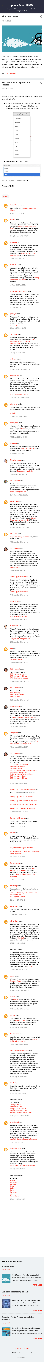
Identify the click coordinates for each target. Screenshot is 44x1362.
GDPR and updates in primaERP (15, 1292)
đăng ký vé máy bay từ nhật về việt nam (24, 805)
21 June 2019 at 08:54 (18, 328)
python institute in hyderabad (23, 1040)
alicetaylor (13, 404)
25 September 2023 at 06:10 (20, 990)
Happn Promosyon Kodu (18, 1111)
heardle (15, 1000)
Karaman (13, 1192)
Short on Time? (10, 16)
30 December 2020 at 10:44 (19, 700)
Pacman (13, 1015)
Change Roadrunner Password (25, 279)
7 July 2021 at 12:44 (17, 879)
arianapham (14, 423)
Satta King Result (16, 659)
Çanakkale (13, 1182)
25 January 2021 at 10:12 (19, 783)
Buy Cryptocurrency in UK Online (21, 848)
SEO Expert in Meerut (17, 897)
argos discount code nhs (19, 394)
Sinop (12, 1186)
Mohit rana (14, 601)
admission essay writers (18, 291)
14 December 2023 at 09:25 (19, 1009)
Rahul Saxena (15, 863)
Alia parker (14, 733)
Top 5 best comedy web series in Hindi (23, 893)
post (23, 428)
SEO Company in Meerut (18, 676)
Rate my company (27, 449)
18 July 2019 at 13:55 (17, 353)
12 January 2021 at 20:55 (19, 726)
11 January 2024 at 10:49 (19, 1044)
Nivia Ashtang (15, 567)
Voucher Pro (14, 376)
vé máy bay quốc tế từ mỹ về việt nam (23, 801)
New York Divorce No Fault (19, 1051)
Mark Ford (13, 265)
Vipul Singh (14, 886)
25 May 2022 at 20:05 (17, 943)
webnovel (13, 359)
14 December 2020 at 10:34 (19, 619)
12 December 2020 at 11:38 (19, 570)
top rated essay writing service (24, 717)
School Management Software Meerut (23, 770)
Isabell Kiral (14, 626)
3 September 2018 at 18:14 (19, 236)
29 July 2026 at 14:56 (17, 1199)
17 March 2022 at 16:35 (18, 915)
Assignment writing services (20, 639)
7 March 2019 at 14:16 (18, 285)
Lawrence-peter (15, 1149)
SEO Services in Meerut (18, 674)
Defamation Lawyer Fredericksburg (22, 1166)
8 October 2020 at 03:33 (18, 454)
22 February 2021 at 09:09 (19, 812)
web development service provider (24, 743)
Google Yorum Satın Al (18, 1109)
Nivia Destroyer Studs (17, 695)
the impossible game (17, 818)
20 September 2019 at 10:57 (20, 369)
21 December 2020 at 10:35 (19, 642)
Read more (37, 1285)
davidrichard (14, 1122)
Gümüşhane (14, 1196)
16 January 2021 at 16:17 (19, 747)
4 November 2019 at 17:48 (19, 398)
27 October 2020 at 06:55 (19, 495)
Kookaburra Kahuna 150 (18, 772)
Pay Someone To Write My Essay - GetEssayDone (22, 342)
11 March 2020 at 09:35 (18, 437)
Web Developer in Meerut (19, 678)
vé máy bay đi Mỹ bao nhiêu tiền (21, 797)
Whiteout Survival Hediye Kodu (21, 1113)
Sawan (12, 833)
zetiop (12, 976)
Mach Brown (14, 1034)
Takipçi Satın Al (15, 1105)
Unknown (13, 242)
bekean (12, 997)
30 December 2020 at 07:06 (19, 681)
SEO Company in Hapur (18, 776)
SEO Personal (15, 548)
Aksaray (13, 1184)
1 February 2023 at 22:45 (18, 970)
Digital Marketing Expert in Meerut (21, 774)
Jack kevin (14, 334)
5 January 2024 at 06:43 (18, 1028)
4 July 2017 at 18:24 (17, 213)
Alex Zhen (13, 534)
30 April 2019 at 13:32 (17, 308)
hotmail (29, 966)
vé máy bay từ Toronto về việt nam (22, 808)
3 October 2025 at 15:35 (18, 1142)
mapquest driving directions (20, 537)
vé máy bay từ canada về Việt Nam (22, 790)
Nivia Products (15, 697)
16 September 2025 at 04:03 (20, 1116)
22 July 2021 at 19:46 (17, 900)
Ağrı (11, 1194)
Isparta (12, 1180)
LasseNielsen (15, 706)
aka (11, 648)
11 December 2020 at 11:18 (19, 542)
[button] (41, 16)
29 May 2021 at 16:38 (17, 826)
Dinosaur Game (15, 981)
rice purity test (20, 1020)
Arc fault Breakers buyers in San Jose (23, 1139)
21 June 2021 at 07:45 (18, 857)
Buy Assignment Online (25, 471)
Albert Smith (14, 906)
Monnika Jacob (15, 460)
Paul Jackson (15, 481)
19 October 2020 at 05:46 (19, 474)
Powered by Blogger (22, 1349)
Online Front (14, 501)
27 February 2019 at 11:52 (19, 258)
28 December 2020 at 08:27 (19, 663)
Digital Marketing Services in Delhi (23, 519)
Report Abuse (22, 1357)
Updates (5, 196)
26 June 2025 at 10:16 (18, 1093)
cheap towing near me (18, 492)
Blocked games (15, 1083)
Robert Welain (15, 205)
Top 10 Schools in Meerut (19, 764)
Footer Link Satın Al (17, 1107)
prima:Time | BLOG (22, 5)
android (12, 413)
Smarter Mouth (15, 895)
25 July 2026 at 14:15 (17, 1169)
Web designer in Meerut (18, 616)
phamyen (13, 314)
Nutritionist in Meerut (17, 766)
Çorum (12, 1190)
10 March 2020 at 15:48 (18, 416)
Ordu (12, 1188)
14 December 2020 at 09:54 (19, 595)
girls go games (15, 325)
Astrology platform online (19, 577)
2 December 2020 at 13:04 (19, 527)
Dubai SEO (20, 938)
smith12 (13, 220)
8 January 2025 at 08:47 (18, 1077)
